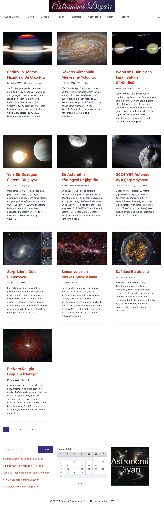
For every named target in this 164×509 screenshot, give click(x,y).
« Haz (81, 483)
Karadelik (25, 380)
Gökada (81, 83)
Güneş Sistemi (29, 83)
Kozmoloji (77, 17)
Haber (90, 186)
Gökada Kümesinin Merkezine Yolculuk (23, 466)
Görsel (31, 17)
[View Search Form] (158, 17)
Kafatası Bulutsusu (132, 271)
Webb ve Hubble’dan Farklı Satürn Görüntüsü (134, 77)
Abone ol (45, 449)
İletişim (125, 17)
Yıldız (23, 283)
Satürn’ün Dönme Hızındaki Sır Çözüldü (23, 458)
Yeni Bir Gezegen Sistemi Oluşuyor (21, 479)
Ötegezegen (94, 17)
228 (31, 429)
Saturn (39, 83)
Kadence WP (107, 501)
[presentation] (27, 48)
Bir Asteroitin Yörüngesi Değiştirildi (20, 486)
